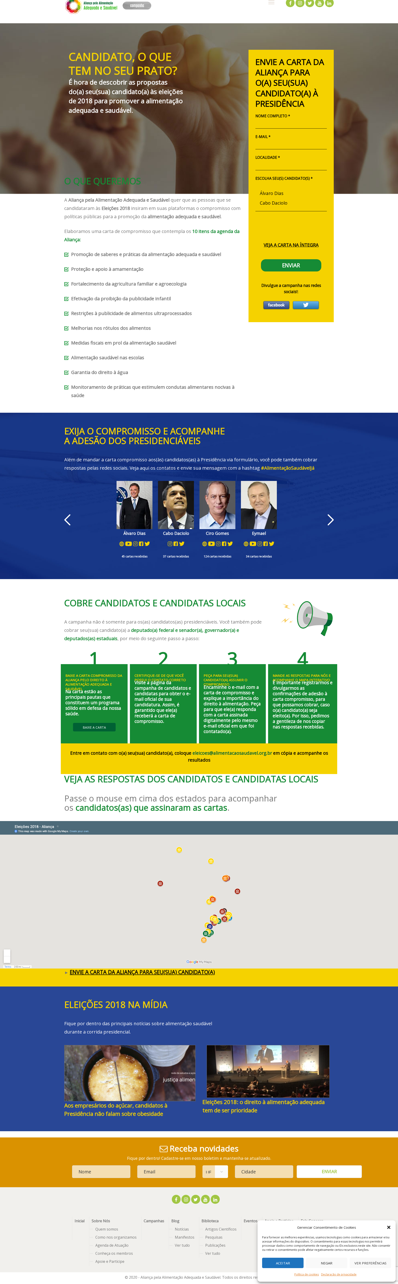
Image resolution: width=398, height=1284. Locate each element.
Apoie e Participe (109, 1261)
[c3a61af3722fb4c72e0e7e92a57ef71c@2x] (130, 1073)
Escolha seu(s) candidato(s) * (284, 178)
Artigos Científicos (221, 1229)
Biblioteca (210, 1220)
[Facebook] (276, 305)
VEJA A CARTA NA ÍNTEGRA (291, 245)
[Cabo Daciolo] (291, 203)
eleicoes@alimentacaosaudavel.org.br (232, 753)
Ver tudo (182, 1245)
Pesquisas (213, 1237)
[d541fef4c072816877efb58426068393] (268, 1071)
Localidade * (267, 157)
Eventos (251, 1220)
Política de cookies (306, 1274)
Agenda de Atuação (112, 1245)
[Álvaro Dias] (291, 193)
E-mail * (262, 136)
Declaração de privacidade (339, 1274)
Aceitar (283, 1263)
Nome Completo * (272, 116)
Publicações (215, 1245)
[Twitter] (306, 305)
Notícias (182, 1229)
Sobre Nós (101, 1220)
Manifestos (184, 1237)
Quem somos (106, 1229)
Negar (326, 1263)
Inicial (80, 1220)
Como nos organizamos (116, 1237)
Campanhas (154, 1220)
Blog (175, 1220)
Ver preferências (370, 1263)
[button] (388, 1227)
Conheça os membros (114, 1253)
